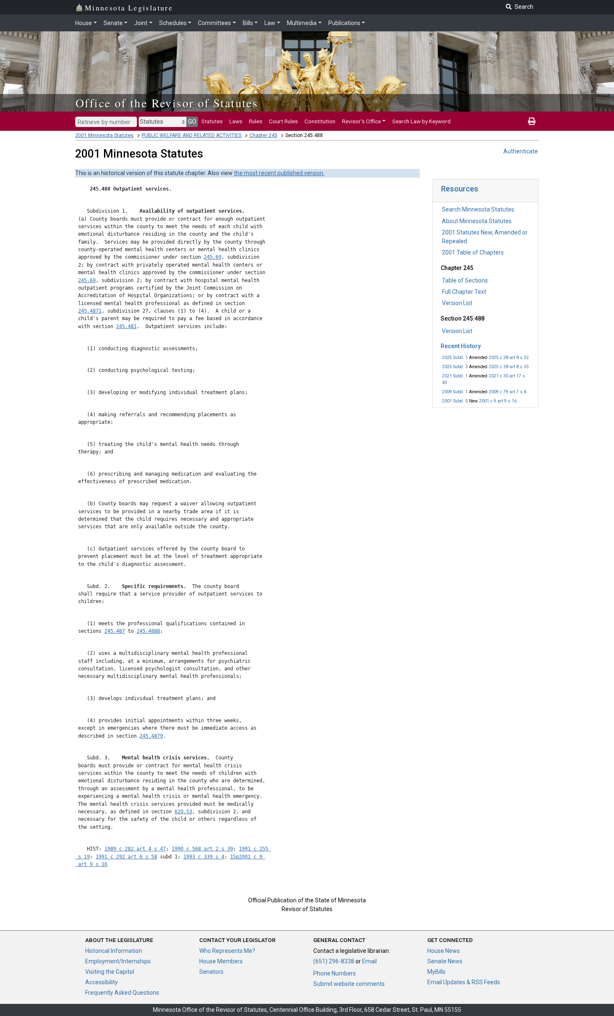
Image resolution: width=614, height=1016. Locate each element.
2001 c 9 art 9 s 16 (498, 401)
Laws (235, 121)
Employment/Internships (118, 961)
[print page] (532, 121)
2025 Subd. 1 (455, 357)
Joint (140, 23)
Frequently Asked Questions (122, 992)
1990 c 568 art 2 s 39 (202, 849)
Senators (211, 971)
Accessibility (101, 982)
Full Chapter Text (464, 291)
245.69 (212, 257)
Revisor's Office (361, 121)
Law (269, 23)
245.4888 (148, 631)
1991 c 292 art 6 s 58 (126, 857)
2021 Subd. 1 (455, 376)
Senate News (444, 961)
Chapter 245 (263, 135)
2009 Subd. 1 (455, 392)
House (83, 23)
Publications (344, 23)
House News (443, 950)
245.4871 (89, 311)
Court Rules (283, 121)
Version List (457, 303)
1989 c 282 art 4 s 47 (135, 849)
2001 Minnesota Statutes (104, 135)
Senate (113, 23)
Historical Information (113, 950)
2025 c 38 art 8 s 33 (509, 366)
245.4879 (151, 736)
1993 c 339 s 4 (203, 857)
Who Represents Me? (227, 950)
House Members (221, 961)
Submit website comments (349, 983)
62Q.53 (183, 812)
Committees (214, 23)
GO (192, 121)
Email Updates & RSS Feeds (463, 982)
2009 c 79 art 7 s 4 (507, 392)
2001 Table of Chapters (473, 252)
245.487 (114, 631)
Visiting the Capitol (109, 971)
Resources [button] (459, 188)
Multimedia (302, 23)
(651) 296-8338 (333, 961)
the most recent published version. (279, 173)
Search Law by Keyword (421, 121)
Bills (248, 23)
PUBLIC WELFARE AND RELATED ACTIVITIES (191, 135)
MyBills (436, 971)
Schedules (173, 23)
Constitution (319, 121)
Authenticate (520, 151)
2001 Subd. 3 (455, 401)
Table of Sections (465, 280)
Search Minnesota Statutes (478, 209)
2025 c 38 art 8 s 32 (509, 357)
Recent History (461, 346)
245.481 (126, 326)
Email (369, 961)
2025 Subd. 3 (455, 366)
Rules (255, 121)
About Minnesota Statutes (477, 221)
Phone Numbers (334, 973)
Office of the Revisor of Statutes (167, 103)
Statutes (212, 121)
